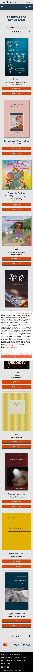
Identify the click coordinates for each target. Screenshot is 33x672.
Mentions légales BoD (12, 347)
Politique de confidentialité (24, 313)
